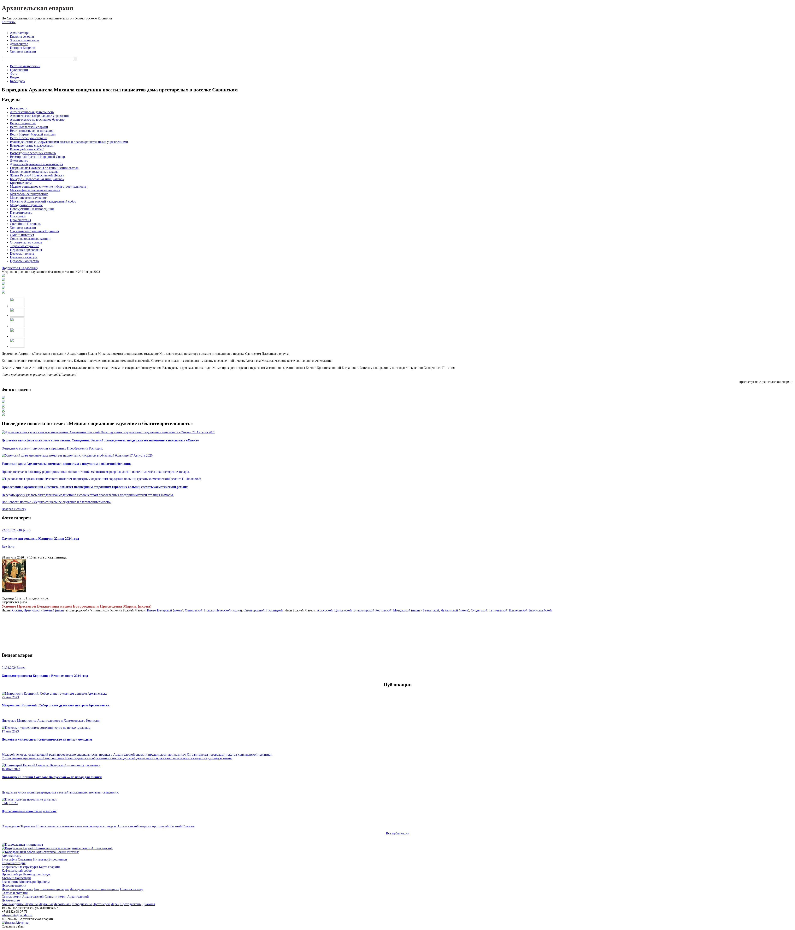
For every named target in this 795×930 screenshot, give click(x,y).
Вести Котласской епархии (29, 127)
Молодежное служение (26, 205)
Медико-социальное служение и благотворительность (48, 186)
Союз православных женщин (30, 238)
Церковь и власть (22, 253)
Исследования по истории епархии (94, 889)
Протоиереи (101, 904)
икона (144, 606)
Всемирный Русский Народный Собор (37, 156)
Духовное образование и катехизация (36, 164)
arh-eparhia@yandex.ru (17, 915)
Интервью (40, 859)
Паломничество (21, 212)
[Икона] (14, 591)
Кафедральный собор (17, 870)
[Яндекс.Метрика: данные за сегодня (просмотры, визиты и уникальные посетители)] (15, 923)
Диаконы (148, 904)
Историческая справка (17, 889)
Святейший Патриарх (25, 223)
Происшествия (20, 220)
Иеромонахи (62, 904)
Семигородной (254, 610)
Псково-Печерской (217, 610)
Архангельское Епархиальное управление (39, 115)
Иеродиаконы (82, 904)
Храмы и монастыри (24, 40)
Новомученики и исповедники (32, 209)
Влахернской (518, 610)
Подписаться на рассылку (20, 268)
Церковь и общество (24, 261)
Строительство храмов (26, 242)
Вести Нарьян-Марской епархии (33, 134)
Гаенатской (431, 610)
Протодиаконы (130, 904)
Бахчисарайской (540, 610)
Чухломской (449, 610)
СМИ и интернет (22, 235)
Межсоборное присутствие (29, 194)
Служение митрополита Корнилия (34, 231)
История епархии (14, 885)
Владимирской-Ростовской (372, 610)
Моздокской (401, 610)
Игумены (31, 904)
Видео (14, 77)
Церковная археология (26, 250)
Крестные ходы (21, 183)
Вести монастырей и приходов (31, 130)
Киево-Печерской (159, 610)
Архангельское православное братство (37, 119)
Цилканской (343, 610)
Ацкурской (325, 610)
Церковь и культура (23, 257)
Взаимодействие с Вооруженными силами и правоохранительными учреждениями (69, 142)
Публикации (19, 70)
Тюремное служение (24, 246)
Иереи (115, 904)
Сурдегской (479, 610)
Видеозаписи (57, 859)
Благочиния (10, 881)
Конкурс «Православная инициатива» (37, 179)
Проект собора (12, 874)
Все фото (8, 546)
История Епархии (22, 47)
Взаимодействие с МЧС (27, 149)
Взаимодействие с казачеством (31, 145)
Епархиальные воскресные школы (34, 171)
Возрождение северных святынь (33, 153)
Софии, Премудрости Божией (33, 610)
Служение (25, 859)
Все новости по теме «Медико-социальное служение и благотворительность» (56, 502)
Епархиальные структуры (20, 867)
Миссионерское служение (28, 197)
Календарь (17, 81)
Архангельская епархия (37, 8)
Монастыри (27, 881)
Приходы (43, 881)
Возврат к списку (14, 509)
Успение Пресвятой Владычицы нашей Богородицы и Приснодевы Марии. (69, 606)
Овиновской (193, 610)
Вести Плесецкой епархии (28, 138)
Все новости (19, 108)
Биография (9, 859)
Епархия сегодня (22, 36)
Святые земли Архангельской (23, 896)
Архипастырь (19, 33)
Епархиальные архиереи (51, 889)
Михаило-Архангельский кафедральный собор (43, 201)
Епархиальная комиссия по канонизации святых (44, 168)
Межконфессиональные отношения (35, 190)
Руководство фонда (37, 874)
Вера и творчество (23, 123)
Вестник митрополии (25, 66)
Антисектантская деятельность (32, 112)
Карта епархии (49, 867)
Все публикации (397, 833)
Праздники (18, 216)
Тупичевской (498, 610)
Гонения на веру (131, 889)
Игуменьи (46, 904)
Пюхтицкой (274, 610)
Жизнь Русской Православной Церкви (37, 175)
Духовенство (19, 44)
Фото (13, 73)
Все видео (9, 675)
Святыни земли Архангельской (67, 896)
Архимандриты (13, 904)
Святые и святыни (23, 51)
